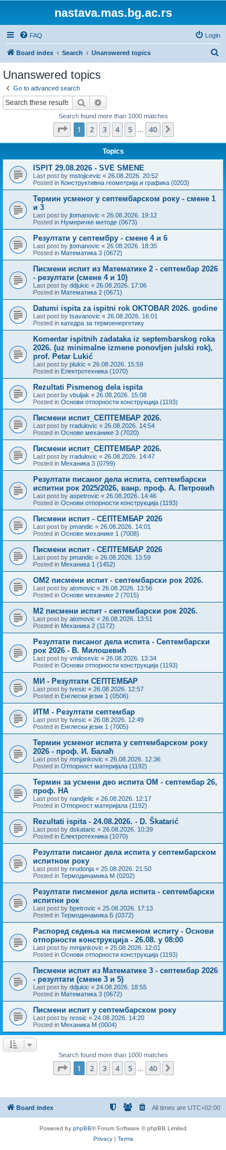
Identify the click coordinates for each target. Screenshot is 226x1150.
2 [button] (92, 129)
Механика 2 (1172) (88, 625)
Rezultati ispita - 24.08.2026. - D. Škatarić (105, 821)
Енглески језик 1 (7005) (95, 726)
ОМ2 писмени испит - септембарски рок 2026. (118, 580)
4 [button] (117, 129)
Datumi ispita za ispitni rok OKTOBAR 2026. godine (125, 308)
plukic (78, 364)
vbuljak (79, 394)
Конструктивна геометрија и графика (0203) (125, 182)
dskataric (83, 829)
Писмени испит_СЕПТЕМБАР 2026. (97, 417)
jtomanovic (85, 215)
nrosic (78, 1017)
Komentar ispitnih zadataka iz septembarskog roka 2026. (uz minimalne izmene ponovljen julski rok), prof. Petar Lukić (124, 348)
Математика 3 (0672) (91, 252)
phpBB (82, 1128)
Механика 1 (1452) (88, 564)
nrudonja (82, 868)
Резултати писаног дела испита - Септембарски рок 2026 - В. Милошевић (121, 646)
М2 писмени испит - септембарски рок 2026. (115, 611)
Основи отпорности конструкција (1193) (119, 401)
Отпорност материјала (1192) (104, 766)
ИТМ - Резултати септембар (84, 712)
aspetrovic (84, 495)
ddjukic (79, 285)
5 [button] (130, 129)
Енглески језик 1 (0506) (95, 695)
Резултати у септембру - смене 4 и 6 (100, 238)
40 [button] (153, 129)
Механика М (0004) (89, 1024)
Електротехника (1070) (94, 371)
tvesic (78, 688)
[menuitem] (30, 35)
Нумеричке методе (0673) (99, 222)
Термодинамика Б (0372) (97, 915)
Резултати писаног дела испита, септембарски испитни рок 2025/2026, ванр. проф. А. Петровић (123, 483)
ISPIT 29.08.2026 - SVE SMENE (88, 168)
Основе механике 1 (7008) (100, 533)
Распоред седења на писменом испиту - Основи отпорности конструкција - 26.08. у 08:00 (123, 935)
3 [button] (105, 129)
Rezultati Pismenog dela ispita (88, 387)
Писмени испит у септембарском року (104, 1010)
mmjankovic (86, 759)
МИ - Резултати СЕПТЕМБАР (85, 681)
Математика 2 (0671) (91, 292)
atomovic (82, 588)
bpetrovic (83, 908)
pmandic (81, 526)
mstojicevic (85, 175)
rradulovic (83, 425)
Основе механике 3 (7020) (100, 432)
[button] (62, 129)
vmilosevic (84, 658)
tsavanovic (85, 316)
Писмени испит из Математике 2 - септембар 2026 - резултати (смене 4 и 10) (125, 273)
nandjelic (82, 798)
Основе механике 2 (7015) (100, 595)
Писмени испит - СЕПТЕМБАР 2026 (97, 518)
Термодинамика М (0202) (98, 875)
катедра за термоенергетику (102, 323)
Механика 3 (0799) (88, 463)
